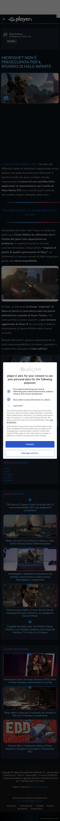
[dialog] (30, 410)
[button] (30, 406)
